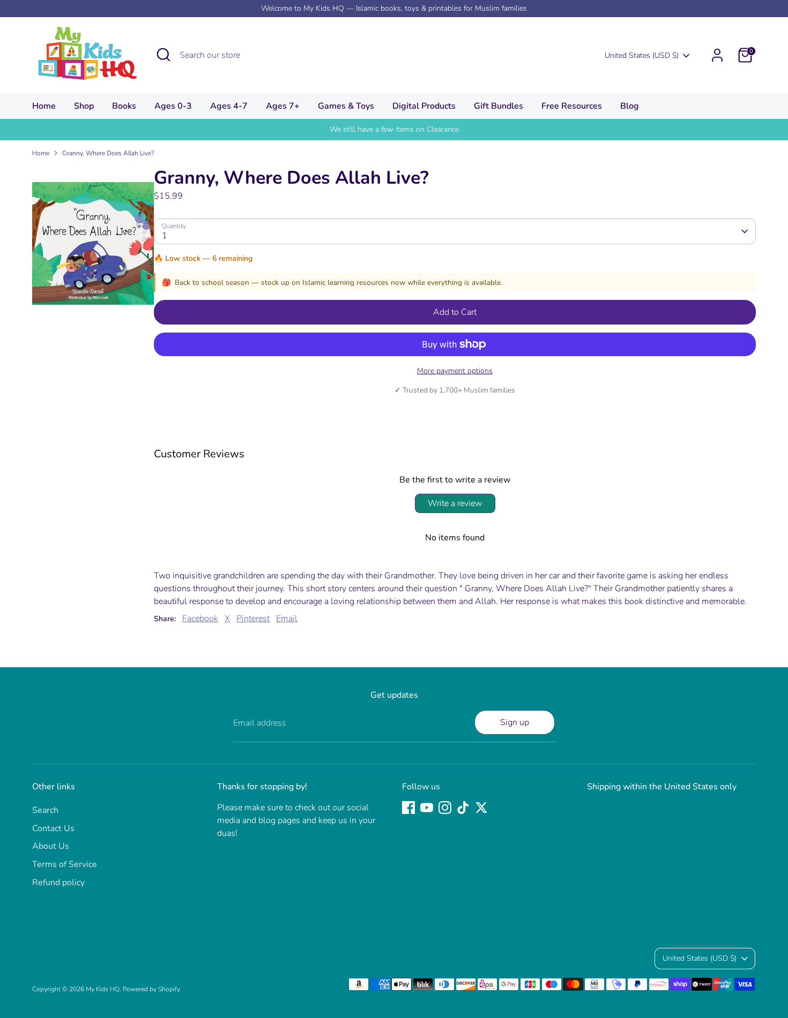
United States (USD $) (642, 55)
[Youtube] (426, 807)
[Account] (717, 55)
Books (124, 106)
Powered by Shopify (151, 989)
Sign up (514, 722)
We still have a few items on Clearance (394, 129)
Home (44, 106)
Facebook (200, 618)
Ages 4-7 (229, 106)
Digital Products (424, 106)
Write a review (455, 503)
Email (287, 618)
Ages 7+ (283, 106)
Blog (629, 106)
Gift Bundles (498, 106)
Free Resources (571, 106)
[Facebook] (408, 807)
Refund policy (58, 882)
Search (45, 810)
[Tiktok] (463, 807)
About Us (50, 846)
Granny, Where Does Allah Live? (108, 153)
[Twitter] (481, 807)
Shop (84, 106)
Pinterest (253, 618)
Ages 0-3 (173, 106)
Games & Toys (346, 106)
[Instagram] (444, 807)
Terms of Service (64, 864)
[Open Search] (163, 54)
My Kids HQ (103, 989)
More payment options (455, 371)
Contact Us (53, 828)
